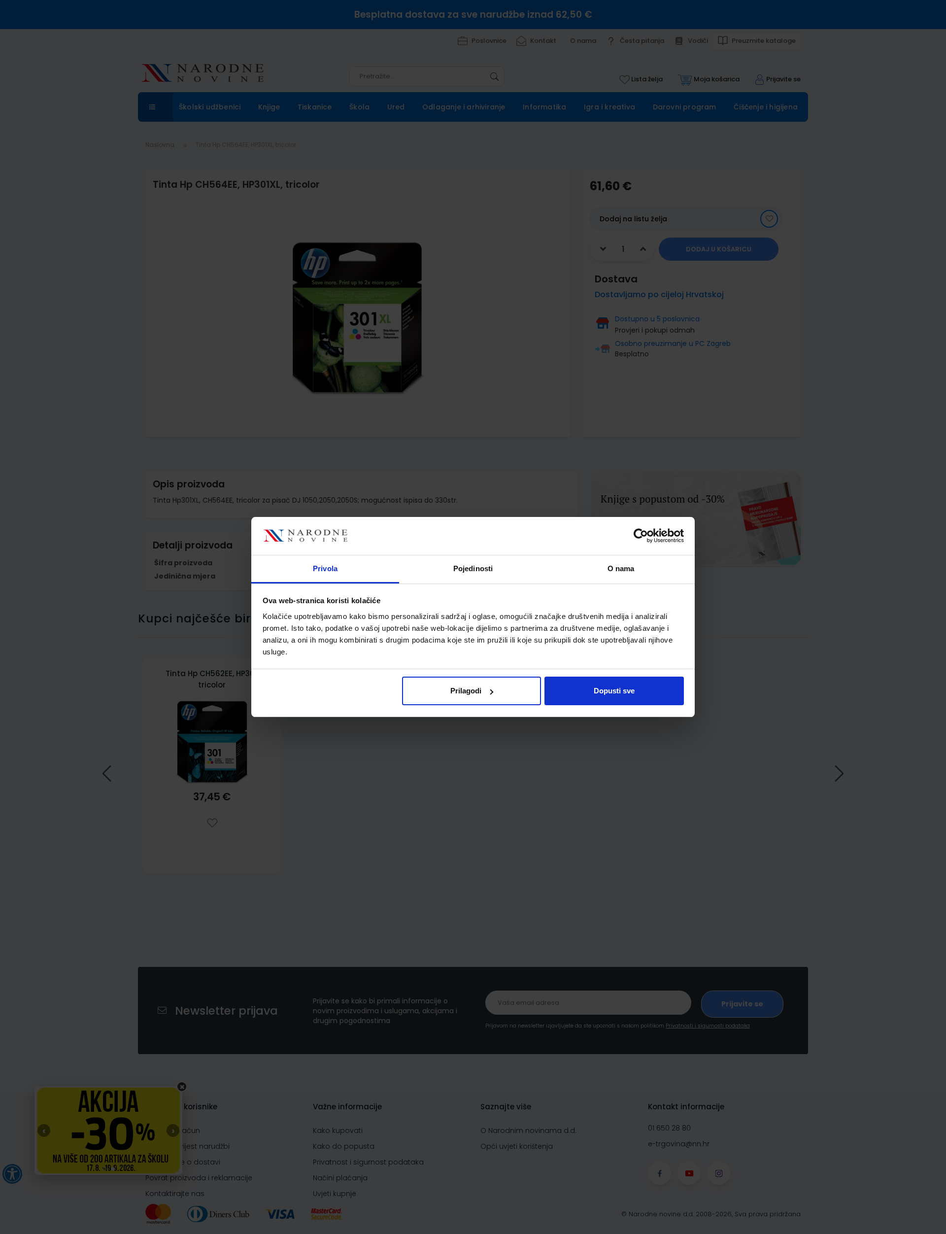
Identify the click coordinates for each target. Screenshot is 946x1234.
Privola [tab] (325, 568)
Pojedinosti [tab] (473, 568)
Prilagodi (465, 690)
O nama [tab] (621, 568)
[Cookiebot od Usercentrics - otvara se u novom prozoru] (641, 536)
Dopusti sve (614, 690)
